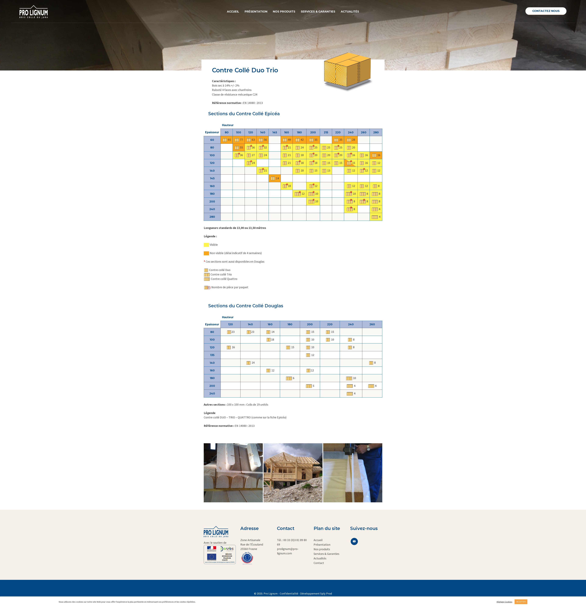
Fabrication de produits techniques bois (232, 43)
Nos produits (322, 549)
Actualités (320, 558)
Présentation (322, 544)
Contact (319, 563)
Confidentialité (289, 593)
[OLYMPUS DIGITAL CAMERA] (293, 472)
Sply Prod (326, 593)
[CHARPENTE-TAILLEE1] (233, 472)
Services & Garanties (326, 554)
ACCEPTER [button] (521, 601)
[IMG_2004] (352, 472)
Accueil (207, 43)
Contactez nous (546, 11)
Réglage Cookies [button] (504, 601)
